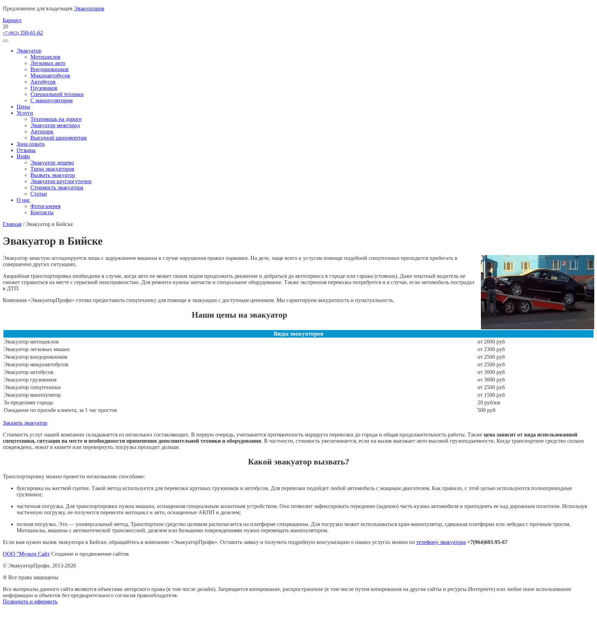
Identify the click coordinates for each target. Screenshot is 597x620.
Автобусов (43, 82)
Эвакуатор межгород (55, 125)
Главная (12, 224)
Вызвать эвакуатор (52, 175)
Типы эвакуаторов (52, 169)
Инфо (23, 156)
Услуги (25, 113)
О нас (23, 200)
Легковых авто (47, 63)
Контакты (42, 212)
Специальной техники (57, 94)
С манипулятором (51, 100)
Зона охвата (31, 144)
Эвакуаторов (89, 8)
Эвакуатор (29, 51)
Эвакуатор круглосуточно (61, 181)
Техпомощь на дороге (56, 119)
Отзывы (26, 150)
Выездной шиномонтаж (58, 138)
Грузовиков (43, 88)
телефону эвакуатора (441, 542)
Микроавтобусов (50, 75)
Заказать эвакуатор (25, 423)
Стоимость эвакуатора (56, 187)
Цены (23, 107)
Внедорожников (49, 69)
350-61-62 (23, 33)
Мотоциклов (45, 57)
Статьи (38, 194)
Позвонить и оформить (30, 601)
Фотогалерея (45, 206)
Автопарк (42, 131)
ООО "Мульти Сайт (26, 554)
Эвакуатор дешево (52, 163)
